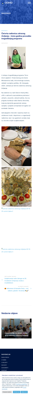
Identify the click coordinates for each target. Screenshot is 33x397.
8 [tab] (23, 337)
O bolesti (4, 362)
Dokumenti (4, 367)
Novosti (4, 365)
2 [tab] (12, 337)
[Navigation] (29, 3)
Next (30, 328)
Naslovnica (5, 357)
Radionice (4, 30)
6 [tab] (19, 337)
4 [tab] (15, 337)
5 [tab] (17, 337)
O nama (3, 360)
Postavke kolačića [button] (7, 392)
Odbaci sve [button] (24, 392)
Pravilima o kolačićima (21, 384)
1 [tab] (10, 337)
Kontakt (4, 370)
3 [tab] (14, 337)
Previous (3, 328)
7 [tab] (21, 337)
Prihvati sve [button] (16, 392)
